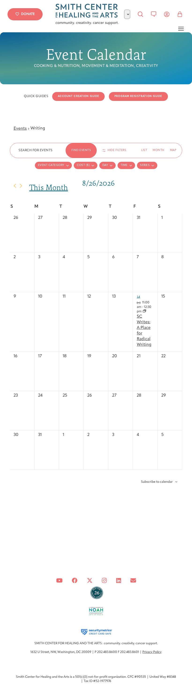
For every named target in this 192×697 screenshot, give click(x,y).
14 (138, 296)
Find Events (81, 150)
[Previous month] (15, 186)
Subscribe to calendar (157, 482)
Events (20, 129)
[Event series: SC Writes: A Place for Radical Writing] (144, 311)
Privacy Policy (152, 652)
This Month (48, 187)
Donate (28, 14)
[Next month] (21, 186)
